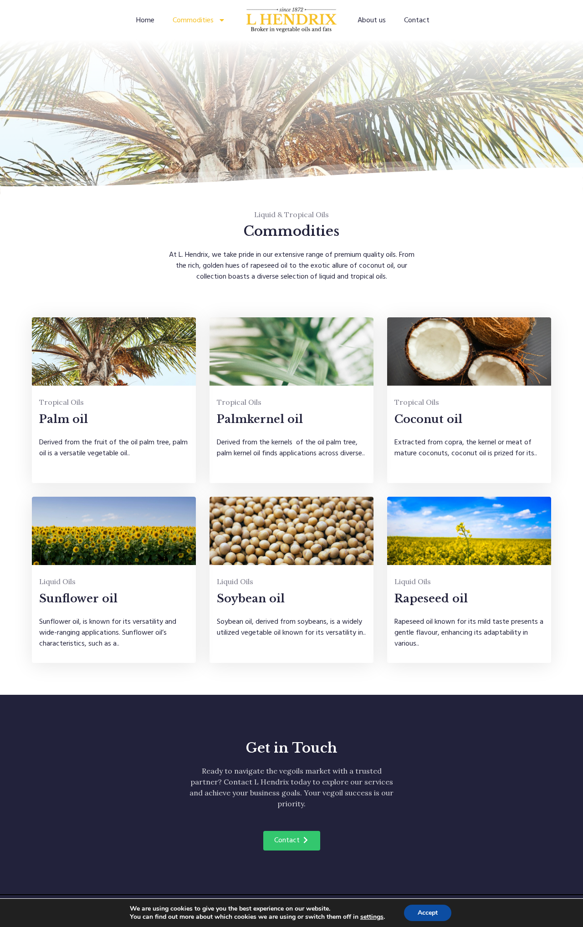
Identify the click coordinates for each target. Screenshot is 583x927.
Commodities (193, 20)
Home (145, 20)
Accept (428, 912)
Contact (417, 20)
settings (372, 917)
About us (372, 20)
